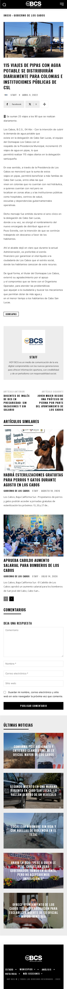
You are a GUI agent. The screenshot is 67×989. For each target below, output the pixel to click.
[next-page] (11, 599)
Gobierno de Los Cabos (29, 15)
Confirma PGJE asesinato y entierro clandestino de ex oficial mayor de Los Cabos (33, 750)
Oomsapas (11, 314)
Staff (14, 95)
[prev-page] (6, 599)
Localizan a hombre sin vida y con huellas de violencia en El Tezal (34, 830)
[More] (44, 104)
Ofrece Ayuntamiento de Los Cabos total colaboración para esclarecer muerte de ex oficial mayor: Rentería (33, 910)
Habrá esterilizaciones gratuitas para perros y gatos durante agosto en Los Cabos (33, 479)
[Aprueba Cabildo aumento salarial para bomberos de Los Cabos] (33, 536)
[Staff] (7, 95)
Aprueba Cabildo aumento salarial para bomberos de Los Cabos (31, 565)
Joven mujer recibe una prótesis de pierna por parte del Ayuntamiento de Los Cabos (49, 402)
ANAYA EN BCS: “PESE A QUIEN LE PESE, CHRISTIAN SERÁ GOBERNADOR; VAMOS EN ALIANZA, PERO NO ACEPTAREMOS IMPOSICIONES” (33, 870)
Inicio (7, 15)
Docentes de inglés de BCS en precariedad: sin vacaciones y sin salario (17, 402)
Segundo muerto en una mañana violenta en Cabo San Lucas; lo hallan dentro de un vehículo (33, 790)
